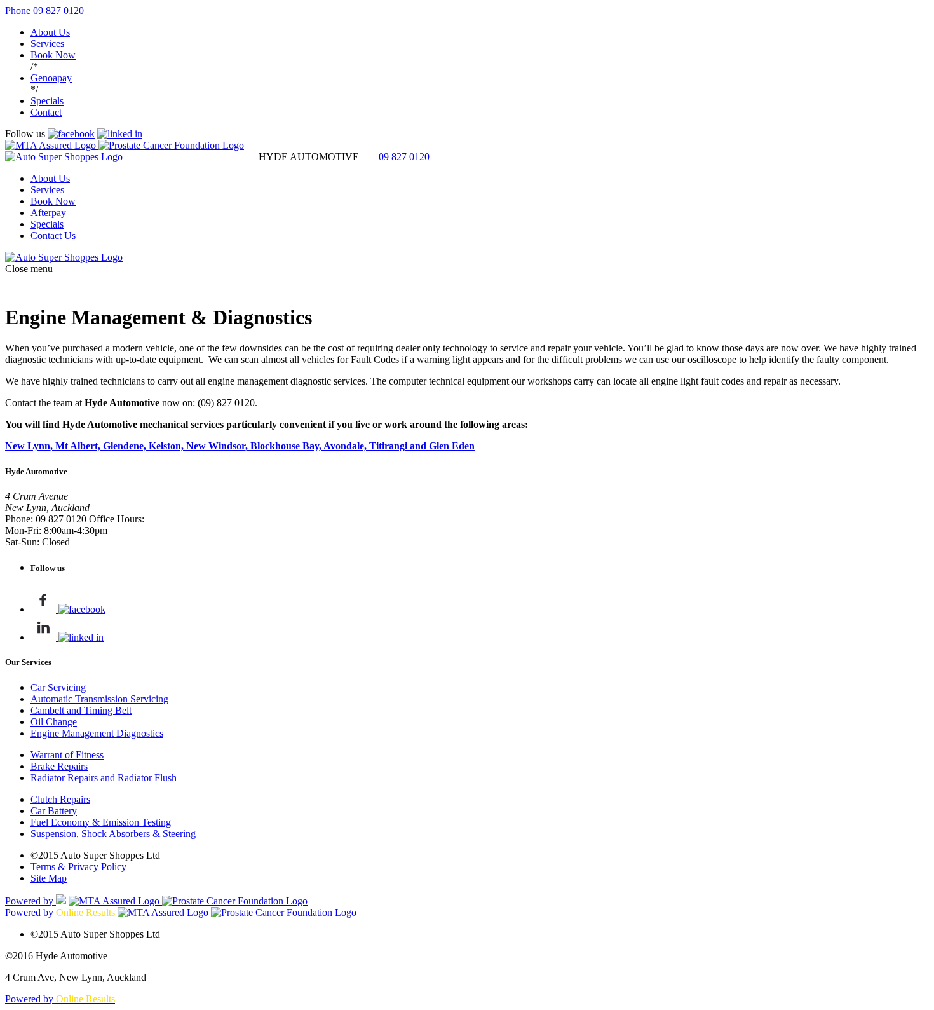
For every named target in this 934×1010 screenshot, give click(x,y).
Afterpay (48, 212)
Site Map (48, 878)
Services (47, 43)
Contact (46, 112)
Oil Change (53, 721)
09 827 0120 (404, 156)
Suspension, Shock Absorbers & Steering (113, 833)
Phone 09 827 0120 (44, 10)
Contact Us (53, 235)
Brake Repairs (59, 766)
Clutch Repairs (60, 799)
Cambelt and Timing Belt (81, 710)
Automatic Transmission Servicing (99, 698)
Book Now (53, 55)
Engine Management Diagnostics (96, 733)
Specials (47, 100)
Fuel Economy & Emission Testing (100, 822)
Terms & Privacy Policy (78, 866)
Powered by (30, 901)
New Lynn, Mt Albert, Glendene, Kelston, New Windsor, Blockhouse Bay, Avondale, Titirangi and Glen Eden (240, 445)
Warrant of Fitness (67, 754)
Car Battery (53, 810)
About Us (50, 32)
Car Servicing (58, 687)
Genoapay (51, 77)
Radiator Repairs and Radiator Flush (103, 777)
